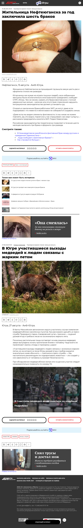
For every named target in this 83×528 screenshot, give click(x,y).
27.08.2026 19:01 (7, 245)
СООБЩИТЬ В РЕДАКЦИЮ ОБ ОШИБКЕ (47, 481)
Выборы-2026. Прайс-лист (25, 481)
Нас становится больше (28, 140)
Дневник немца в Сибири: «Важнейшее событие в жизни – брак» (33, 201)
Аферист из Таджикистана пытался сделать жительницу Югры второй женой (37, 208)
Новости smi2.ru (9, 238)
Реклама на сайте (38, 478)
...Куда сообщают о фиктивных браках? (34, 138)
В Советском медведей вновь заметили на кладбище (45, 401)
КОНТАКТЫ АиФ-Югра (23, 478)
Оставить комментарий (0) (65, 148)
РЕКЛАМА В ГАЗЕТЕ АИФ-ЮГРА (55, 478)
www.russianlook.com (9, 74)
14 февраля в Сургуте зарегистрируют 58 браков (27, 194)
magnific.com (14, 314)
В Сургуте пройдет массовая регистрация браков (28, 187)
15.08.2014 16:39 (7, 9)
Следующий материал (42, 522)
